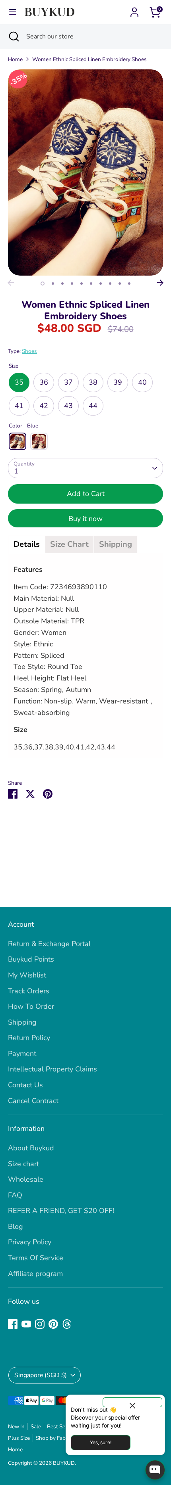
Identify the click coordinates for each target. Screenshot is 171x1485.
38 (93, 382)
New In (16, 1426)
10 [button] (129, 283)
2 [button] (53, 283)
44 (93, 405)
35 (19, 382)
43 (68, 405)
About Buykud (31, 1148)
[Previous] (10, 282)
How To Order (31, 1006)
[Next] (160, 282)
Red (39, 441)
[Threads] (67, 1324)
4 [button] (72, 283)
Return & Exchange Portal (49, 943)
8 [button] (110, 283)
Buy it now (85, 518)
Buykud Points (31, 959)
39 (117, 382)
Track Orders (28, 991)
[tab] (26, 544)
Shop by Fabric (53, 1438)
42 (43, 405)
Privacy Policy (29, 1242)
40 (142, 382)
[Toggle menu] (13, 12)
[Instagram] (40, 1324)
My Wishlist (27, 975)
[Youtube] (26, 1324)
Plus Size (19, 1438)
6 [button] (91, 283)
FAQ (15, 1195)
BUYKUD (64, 1463)
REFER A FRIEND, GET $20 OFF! (61, 1210)
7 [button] (100, 283)
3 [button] (62, 283)
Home (15, 59)
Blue (17, 441)
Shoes (29, 351)
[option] (85, 172)
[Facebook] (12, 1324)
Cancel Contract (33, 1101)
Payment (22, 1053)
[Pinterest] (53, 1324)
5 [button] (81, 283)
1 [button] (43, 284)
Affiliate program (35, 1273)
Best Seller (60, 1426)
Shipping (22, 1022)
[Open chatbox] (155, 1469)
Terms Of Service (35, 1258)
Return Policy (29, 1037)
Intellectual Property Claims (52, 1069)
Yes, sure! (100, 1442)
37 (68, 382)
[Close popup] (132, 1402)
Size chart (23, 1164)
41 (19, 405)
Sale (36, 1426)
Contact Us (25, 1085)
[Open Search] (13, 36)
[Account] (134, 10)
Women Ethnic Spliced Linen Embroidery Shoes (89, 59)
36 (43, 382)
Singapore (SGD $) (40, 1375)
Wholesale (25, 1179)
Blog (15, 1226)
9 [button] (120, 283)
